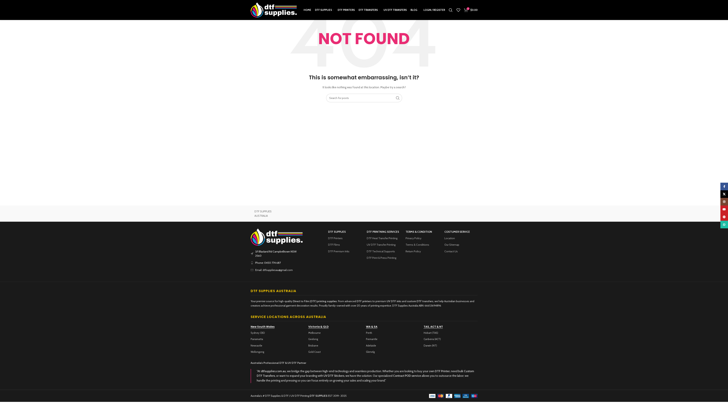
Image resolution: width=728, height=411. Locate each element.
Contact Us (451, 251)
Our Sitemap (451, 244)
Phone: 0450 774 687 (268, 262)
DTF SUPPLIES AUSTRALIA (263, 213)
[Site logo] (274, 9)
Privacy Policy (413, 238)
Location (449, 238)
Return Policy (413, 251)
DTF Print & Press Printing (381, 258)
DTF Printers (335, 238)
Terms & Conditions (417, 244)
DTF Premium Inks (338, 251)
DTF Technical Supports (381, 251)
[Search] (451, 10)
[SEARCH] (397, 98)
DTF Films (334, 244)
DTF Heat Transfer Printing (382, 238)
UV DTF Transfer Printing (381, 244)
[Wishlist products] (458, 10)
